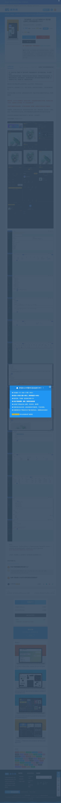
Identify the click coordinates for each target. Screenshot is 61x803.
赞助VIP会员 (16, 414)
